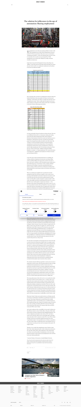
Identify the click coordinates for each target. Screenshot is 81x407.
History (42, 395)
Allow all (54, 215)
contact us (44, 405)
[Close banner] (60, 191)
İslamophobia (27, 394)
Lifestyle (42, 386)
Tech (34, 393)
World (27, 386)
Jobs (11, 405)
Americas (27, 390)
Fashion (42, 392)
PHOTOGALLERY (28, 378)
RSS (54, 405)
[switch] (35, 211)
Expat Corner (42, 398)
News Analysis (12, 392)
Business (35, 386)
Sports (57, 386)
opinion (28, 352)
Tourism (34, 392)
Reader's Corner (66, 390)
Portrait (50, 391)
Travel (42, 390)
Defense (34, 394)
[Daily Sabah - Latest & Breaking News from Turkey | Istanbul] (40, 1)
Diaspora (19, 392)
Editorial (65, 391)
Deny (27, 215)
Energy (34, 390)
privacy (21, 405)
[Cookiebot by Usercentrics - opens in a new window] (54, 191)
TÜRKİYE (19, 386)
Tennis (57, 391)
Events (49, 390)
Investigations (20, 390)
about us (32, 405)
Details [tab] (40, 194)
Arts (49, 386)
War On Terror (12, 390)
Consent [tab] (26, 194)
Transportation (35, 395)
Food (41, 391)
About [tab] (55, 194)
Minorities (19, 391)
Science (42, 393)
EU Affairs (11, 391)
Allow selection (40, 215)
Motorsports (58, 390)
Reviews (50, 393)
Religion (42, 394)
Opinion (65, 386)
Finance (34, 391)
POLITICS (12, 386)
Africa (26, 392)
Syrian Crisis (27, 393)
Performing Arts (51, 392)
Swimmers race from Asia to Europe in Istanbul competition (34, 376)
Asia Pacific (27, 391)
